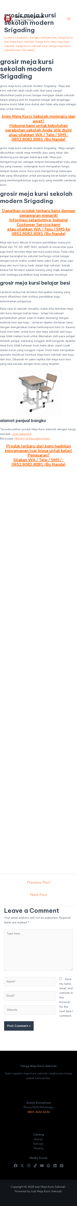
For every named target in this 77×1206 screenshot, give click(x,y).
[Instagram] (29, 1165)
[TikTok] (35, 1165)
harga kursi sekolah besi (32, 46)
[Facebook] (15, 1165)
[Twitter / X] (22, 1165)
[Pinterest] (61, 1165)
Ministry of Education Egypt (32, 438)
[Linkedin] (55, 1165)
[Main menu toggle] (68, 19)
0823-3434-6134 (39, 1112)
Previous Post (38, 882)
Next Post (38, 894)
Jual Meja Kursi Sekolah (29, 16)
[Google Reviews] (48, 1165)
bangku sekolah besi (43, 38)
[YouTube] (42, 1165)
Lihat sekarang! (22, 434)
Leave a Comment (16, 38)
